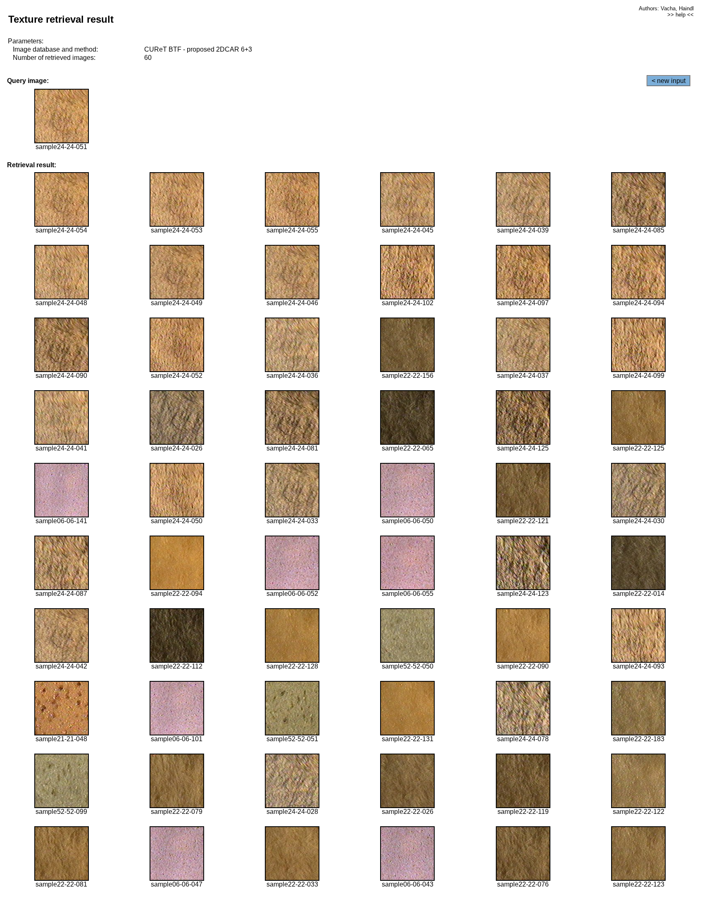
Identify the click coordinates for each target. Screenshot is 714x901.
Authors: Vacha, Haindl (666, 8)
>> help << (680, 15)
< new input (668, 80)
